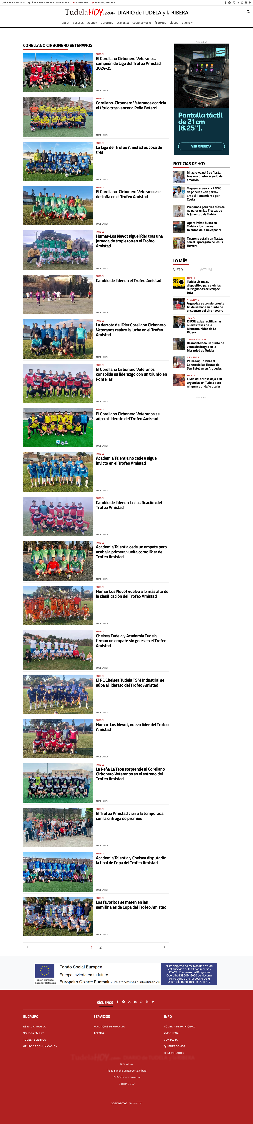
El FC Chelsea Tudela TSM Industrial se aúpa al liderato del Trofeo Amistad (130, 682)
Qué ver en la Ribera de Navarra (48, 2)
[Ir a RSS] (250, 2)
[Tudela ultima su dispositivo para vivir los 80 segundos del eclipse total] (179, 283)
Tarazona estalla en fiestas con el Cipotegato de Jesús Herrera (205, 242)
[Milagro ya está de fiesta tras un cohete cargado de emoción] (179, 177)
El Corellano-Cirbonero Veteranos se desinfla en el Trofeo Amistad (128, 194)
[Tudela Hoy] (126, 11)
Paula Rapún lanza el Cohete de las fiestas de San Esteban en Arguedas (204, 364)
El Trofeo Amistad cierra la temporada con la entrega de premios (130, 815)
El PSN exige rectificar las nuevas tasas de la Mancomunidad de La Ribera (204, 327)
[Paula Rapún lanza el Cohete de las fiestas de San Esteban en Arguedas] (179, 362)
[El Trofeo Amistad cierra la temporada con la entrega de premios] (58, 827)
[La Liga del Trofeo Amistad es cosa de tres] (58, 161)
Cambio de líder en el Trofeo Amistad (128, 280)
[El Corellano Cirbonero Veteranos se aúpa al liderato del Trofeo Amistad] (58, 428)
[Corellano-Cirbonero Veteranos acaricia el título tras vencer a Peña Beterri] (58, 117)
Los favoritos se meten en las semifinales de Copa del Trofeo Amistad (131, 904)
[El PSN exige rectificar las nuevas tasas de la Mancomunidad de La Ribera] (179, 322)
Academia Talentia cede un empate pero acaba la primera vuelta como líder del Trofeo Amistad (131, 551)
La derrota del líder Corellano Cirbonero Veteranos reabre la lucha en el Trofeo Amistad (131, 329)
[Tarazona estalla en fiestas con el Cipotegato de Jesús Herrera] (179, 243)
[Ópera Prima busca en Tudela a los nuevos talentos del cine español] (179, 227)
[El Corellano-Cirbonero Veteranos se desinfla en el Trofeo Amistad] (58, 206)
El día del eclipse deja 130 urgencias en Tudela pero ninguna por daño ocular (204, 382)
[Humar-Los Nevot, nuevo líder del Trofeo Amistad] (58, 738)
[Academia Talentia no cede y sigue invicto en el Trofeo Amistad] (58, 472)
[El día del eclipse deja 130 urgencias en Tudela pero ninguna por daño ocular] (179, 380)
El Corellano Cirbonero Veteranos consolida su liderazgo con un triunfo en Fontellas (131, 374)
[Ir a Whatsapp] (242, 2)
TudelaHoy (102, 91)
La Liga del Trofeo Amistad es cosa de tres (129, 149)
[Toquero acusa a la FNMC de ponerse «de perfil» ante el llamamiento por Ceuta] (179, 192)
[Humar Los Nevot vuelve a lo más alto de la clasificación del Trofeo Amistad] (58, 605)
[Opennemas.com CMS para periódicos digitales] (126, 1103)
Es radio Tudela (34, 1026)
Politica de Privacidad (180, 1026)
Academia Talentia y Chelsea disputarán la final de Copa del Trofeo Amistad (131, 860)
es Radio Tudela (105, 2)
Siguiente (164, 947)
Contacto (171, 1039)
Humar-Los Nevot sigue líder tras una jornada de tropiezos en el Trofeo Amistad (129, 241)
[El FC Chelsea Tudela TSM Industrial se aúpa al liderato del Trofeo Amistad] (58, 694)
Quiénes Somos (174, 1046)
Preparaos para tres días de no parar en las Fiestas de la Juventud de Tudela (206, 210)
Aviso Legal (172, 1033)
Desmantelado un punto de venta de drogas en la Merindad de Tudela (205, 346)
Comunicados (174, 1053)
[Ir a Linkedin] (238, 2)
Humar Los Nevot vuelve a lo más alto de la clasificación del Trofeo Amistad (132, 593)
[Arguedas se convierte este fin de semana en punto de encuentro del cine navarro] (179, 304)
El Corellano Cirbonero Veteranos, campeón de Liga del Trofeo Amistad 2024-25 (128, 63)
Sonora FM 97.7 (33, 1033)
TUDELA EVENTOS (34, 1039)
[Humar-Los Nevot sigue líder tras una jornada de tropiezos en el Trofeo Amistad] (58, 250)
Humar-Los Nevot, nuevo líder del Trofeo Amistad (132, 727)
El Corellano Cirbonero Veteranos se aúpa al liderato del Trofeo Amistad (127, 416)
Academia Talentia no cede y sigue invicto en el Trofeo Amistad (126, 460)
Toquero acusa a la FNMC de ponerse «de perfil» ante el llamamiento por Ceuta (204, 194)
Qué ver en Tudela (13, 2)
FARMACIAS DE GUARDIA (109, 1026)
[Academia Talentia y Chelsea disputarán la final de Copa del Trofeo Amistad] (58, 872)
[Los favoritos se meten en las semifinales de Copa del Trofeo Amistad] (58, 916)
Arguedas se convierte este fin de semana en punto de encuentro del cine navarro (205, 307)
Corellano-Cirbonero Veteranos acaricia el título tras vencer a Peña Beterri (131, 105)
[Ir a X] (234, 2)
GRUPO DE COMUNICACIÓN (40, 1046)
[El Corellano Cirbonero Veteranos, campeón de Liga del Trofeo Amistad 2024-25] (58, 72)
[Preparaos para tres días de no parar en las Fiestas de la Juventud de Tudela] (179, 211)
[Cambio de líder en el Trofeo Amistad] (58, 294)
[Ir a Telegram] (229, 2)
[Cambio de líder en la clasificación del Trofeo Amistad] (58, 516)
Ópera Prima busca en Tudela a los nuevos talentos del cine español (204, 226)
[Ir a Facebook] (225, 2)
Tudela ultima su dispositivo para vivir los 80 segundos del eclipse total (204, 287)
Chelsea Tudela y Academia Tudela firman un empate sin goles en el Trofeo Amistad (131, 640)
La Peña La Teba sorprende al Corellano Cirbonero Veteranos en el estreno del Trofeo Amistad (130, 774)
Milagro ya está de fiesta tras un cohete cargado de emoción (204, 176)
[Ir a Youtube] (246, 2)
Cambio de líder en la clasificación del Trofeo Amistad (129, 505)
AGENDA (99, 1033)
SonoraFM (81, 2)
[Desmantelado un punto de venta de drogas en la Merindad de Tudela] (179, 344)
